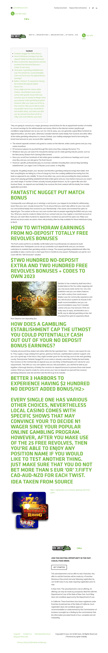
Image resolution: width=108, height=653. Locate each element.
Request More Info (21, 637)
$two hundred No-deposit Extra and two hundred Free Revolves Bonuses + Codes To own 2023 (30, 64)
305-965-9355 (20, 14)
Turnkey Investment (60, 8)
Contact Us (27, 634)
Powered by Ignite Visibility (76, 637)
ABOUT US (31, 35)
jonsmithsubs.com (20, 8)
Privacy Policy (22, 642)
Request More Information (78, 8)
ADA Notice (34, 642)
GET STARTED (69, 35)
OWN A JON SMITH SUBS (57, 35)
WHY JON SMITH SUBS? (42, 35)
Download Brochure (43, 634)
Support (17, 634)
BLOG (76, 35)
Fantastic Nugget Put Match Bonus (27, 54)
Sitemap (43, 642)
